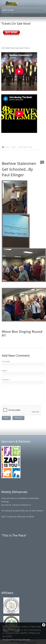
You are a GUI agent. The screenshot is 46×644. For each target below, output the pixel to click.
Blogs (14, 147)
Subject (4, 371)
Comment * (6, 380)
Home (7, 147)
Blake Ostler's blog (25, 147)
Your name (6, 361)
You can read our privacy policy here (16, 639)
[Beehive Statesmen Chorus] (11, 7)
